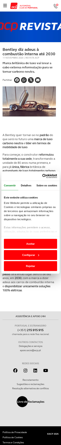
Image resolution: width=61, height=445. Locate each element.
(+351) (30, 330)
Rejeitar (30, 266)
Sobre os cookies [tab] (46, 185)
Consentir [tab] (10, 185)
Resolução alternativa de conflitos (30, 388)
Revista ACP (32, 57)
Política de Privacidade (15, 432)
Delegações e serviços (30, 346)
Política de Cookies (13, 437)
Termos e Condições (13, 442)
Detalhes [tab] (26, 185)
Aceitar (30, 243)
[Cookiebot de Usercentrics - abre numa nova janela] (43, 176)
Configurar (28, 254)
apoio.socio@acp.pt (30, 350)
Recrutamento (30, 379)
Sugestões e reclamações (30, 384)
